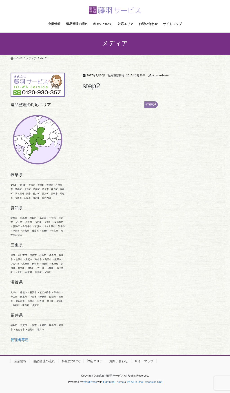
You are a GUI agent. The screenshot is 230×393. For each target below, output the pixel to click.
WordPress (90, 382)
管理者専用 (20, 340)
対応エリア (95, 361)
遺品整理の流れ (44, 361)
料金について (71, 361)
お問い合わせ (118, 361)
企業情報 (20, 361)
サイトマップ (144, 361)
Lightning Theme (113, 382)
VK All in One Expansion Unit (144, 382)
